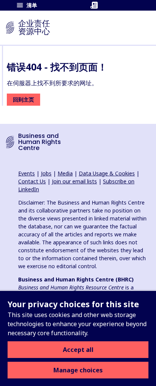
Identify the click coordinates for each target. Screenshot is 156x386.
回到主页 (23, 99)
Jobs (46, 173)
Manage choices (78, 370)
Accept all (78, 349)
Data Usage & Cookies (107, 173)
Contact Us (32, 181)
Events (26, 173)
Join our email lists (74, 181)
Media (65, 173)
